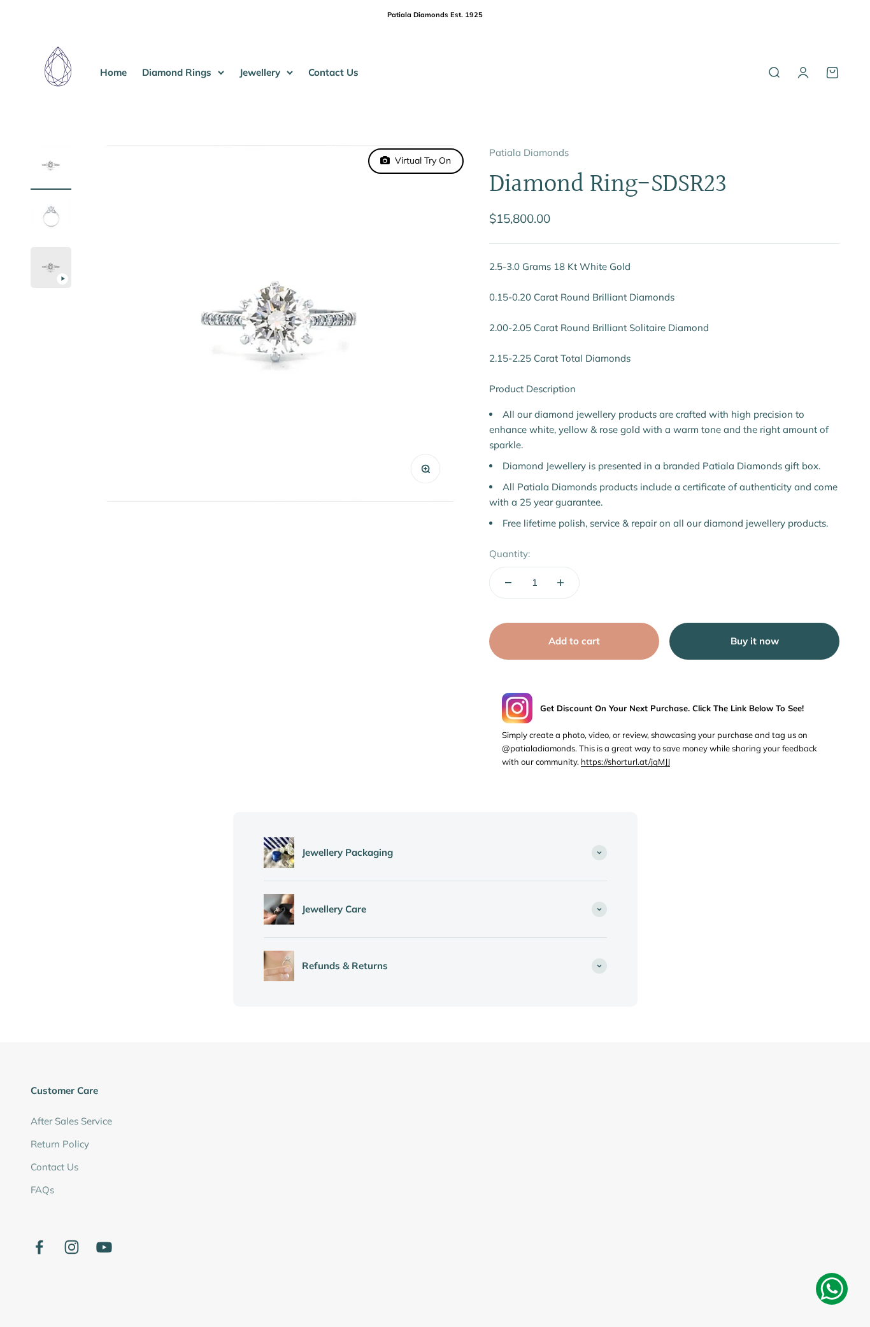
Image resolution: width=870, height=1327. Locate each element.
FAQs (42, 1190)
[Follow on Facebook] (39, 1247)
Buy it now (755, 641)
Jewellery (259, 72)
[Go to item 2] (51, 218)
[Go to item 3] (51, 269)
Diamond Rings (176, 72)
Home (113, 72)
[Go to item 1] (51, 167)
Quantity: (509, 554)
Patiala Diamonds (529, 152)
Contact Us (333, 72)
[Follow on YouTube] (104, 1247)
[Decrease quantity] (508, 582)
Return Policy (60, 1144)
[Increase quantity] (560, 582)
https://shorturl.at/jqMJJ (625, 761)
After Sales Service (71, 1121)
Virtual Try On (420, 160)
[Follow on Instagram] (71, 1247)
